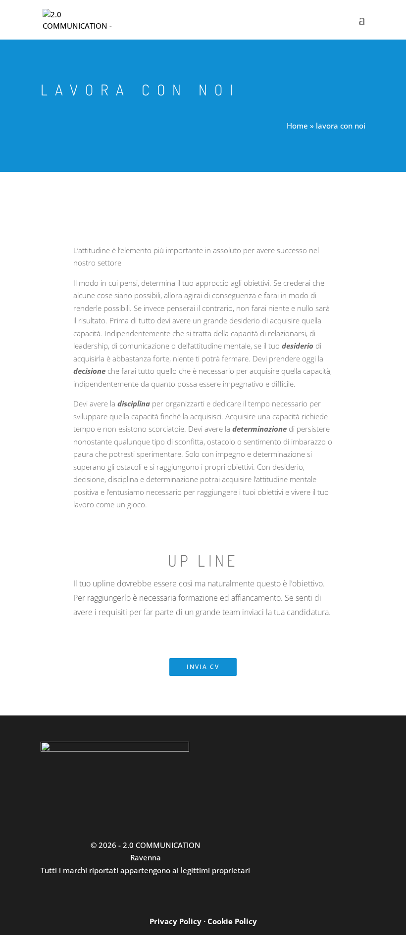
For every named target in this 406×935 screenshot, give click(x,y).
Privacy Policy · (178, 921)
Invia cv (203, 667)
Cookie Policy (232, 921)
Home (297, 126)
